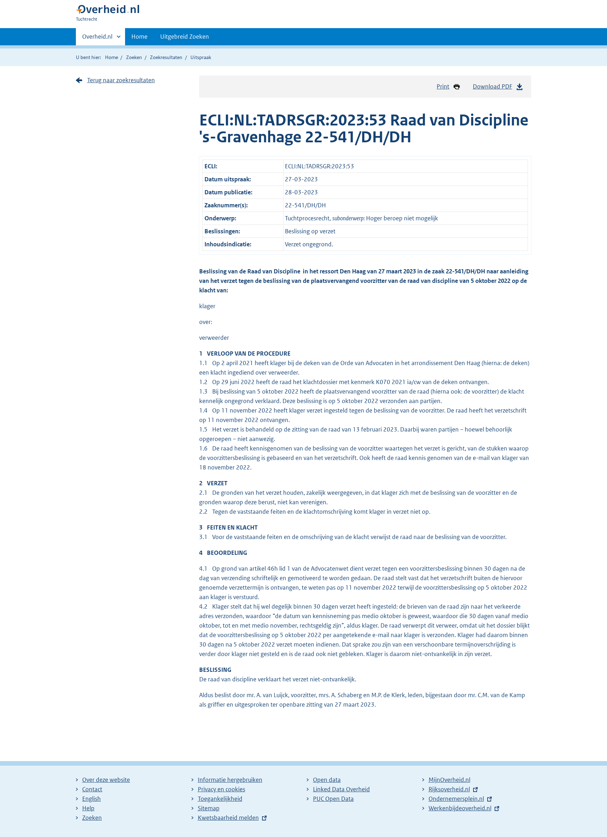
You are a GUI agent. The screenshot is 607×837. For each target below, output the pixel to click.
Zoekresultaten (166, 57)
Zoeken (134, 57)
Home (139, 36)
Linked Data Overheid (341, 789)
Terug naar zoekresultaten (121, 80)
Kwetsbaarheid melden (228, 818)
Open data (327, 780)
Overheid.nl (97, 39)
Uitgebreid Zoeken (184, 36)
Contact (92, 789)
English (91, 799)
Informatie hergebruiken (230, 780)
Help (88, 808)
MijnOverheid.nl (449, 780)
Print (443, 86)
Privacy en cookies (221, 789)
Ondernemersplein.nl (456, 799)
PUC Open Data (333, 799)
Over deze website (106, 780)
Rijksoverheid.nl (449, 789)
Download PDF (492, 86)
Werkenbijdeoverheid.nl (460, 808)
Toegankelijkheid (220, 799)
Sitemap (209, 808)
